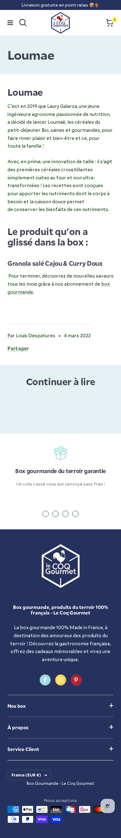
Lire (18, 415)
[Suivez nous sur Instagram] (60, 680)
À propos (18, 727)
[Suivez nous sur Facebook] (45, 680)
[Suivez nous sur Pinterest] (76, 680)
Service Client (23, 749)
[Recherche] (23, 22)
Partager (18, 348)
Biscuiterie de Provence (41, 401)
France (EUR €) (26, 775)
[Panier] (110, 22)
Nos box (16, 706)
